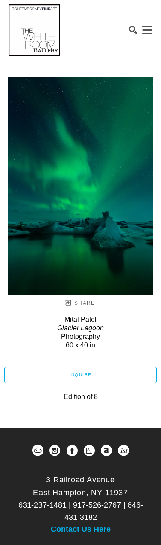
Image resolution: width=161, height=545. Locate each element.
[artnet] (106, 450)
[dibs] (123, 450)
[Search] (133, 30)
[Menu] (147, 30)
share (84, 303)
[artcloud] (37, 450)
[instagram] (55, 450)
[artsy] (89, 450)
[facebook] (72, 450)
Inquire (81, 374)
